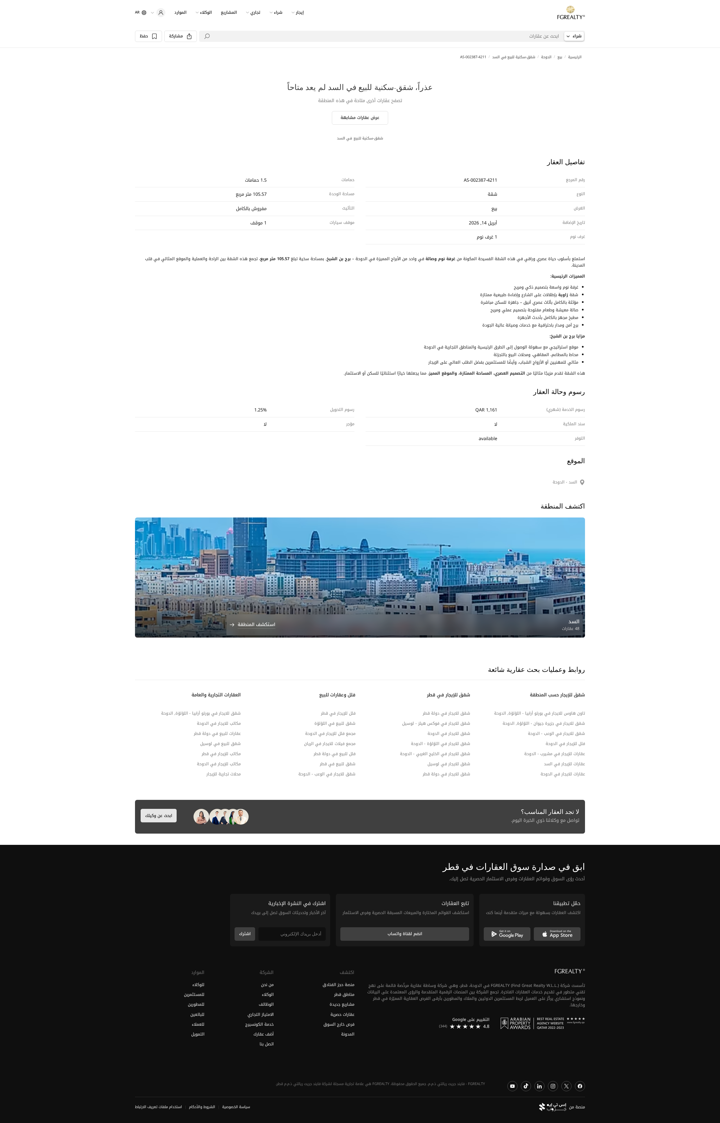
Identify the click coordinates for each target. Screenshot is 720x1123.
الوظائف (266, 1005)
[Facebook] (580, 1086)
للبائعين (197, 1014)
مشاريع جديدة (342, 1005)
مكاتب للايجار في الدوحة (219, 723)
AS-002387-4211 (473, 57)
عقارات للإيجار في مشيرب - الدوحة (554, 754)
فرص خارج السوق (338, 1024)
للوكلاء (198, 985)
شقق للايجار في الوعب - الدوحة (556, 733)
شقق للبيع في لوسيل (220, 744)
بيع (559, 57)
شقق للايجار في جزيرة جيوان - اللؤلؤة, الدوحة (544, 723)
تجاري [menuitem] (255, 12)
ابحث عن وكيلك (158, 816)
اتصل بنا (267, 1044)
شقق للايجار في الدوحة (449, 733)
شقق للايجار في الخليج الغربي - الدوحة (435, 754)
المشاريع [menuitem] (229, 12)
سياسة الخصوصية (236, 1107)
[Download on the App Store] (557, 934)
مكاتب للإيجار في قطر (221, 754)
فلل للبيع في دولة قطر (335, 754)
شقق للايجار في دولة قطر (446, 713)
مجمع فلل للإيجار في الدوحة (330, 733)
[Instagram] (553, 1086)
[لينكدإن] (539, 1086)
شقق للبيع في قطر (338, 764)
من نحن (267, 985)
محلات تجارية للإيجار (223, 774)
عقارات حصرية (342, 1014)
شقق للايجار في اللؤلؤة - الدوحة (440, 744)
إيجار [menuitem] (300, 12)
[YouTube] (512, 1086)
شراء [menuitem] (278, 12)
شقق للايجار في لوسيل (449, 764)
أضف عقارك (263, 1034)
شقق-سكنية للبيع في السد (513, 57)
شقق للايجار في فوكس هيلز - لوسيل (436, 723)
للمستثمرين (194, 995)
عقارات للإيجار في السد (564, 764)
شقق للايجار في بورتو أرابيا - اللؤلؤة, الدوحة (201, 713)
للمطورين (196, 1005)
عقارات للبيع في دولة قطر (217, 733)
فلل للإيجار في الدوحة (565, 744)
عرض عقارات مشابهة (360, 117)
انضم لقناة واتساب (405, 934)
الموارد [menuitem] (180, 12)
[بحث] (207, 36)
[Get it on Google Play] (507, 934)
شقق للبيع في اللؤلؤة (335, 723)
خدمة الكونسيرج (259, 1024)
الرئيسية (575, 57)
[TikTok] (526, 1086)
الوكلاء (268, 995)
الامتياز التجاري (261, 1014)
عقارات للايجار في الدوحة (563, 774)
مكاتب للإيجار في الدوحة (219, 764)
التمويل (197, 1034)
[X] (566, 1086)
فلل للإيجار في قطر (338, 713)
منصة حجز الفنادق (338, 985)
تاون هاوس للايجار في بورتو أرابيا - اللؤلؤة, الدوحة (539, 713)
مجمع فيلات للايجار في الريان (330, 744)
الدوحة (546, 57)
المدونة (347, 1034)
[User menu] (158, 12)
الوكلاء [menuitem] (206, 12)
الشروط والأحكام (202, 1107)
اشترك (245, 934)
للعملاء (198, 1024)
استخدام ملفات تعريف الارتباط (158, 1107)
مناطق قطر (344, 995)
